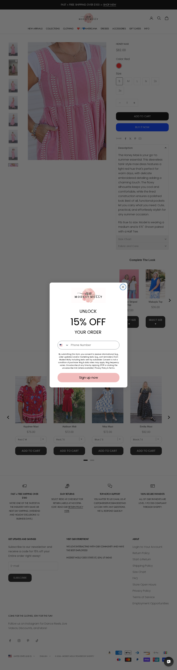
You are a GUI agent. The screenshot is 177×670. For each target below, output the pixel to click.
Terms (112, 368)
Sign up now (88, 377)
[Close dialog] (123, 287)
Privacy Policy (101, 368)
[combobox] (63, 345)
